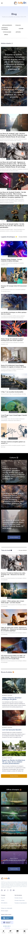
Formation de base (18, 898)
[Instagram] (8, 890)
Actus (14, 52)
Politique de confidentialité (6, 908)
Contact (2, 900)
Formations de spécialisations (21, 903)
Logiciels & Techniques (12, 256)
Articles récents (7, 25)
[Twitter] (5, 890)
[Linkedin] (10, 890)
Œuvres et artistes (7, 695)
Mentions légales (4, 910)
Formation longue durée (20, 900)
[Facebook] (2, 890)
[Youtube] (13, 890)
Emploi (6, 34)
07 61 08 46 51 (4, 903)
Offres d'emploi (14, 799)
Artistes (18, 32)
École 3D (18, 25)
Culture (21, 28)
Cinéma (10, 569)
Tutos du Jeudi (7, 32)
